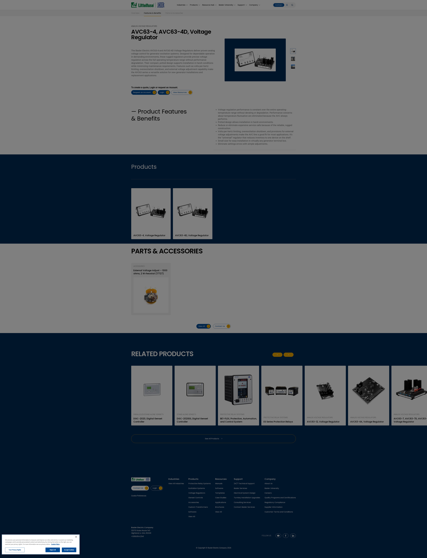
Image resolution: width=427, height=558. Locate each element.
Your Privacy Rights (15, 550)
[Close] (76, 536)
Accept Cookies (69, 550)
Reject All (53, 550)
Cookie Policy (55, 544)
